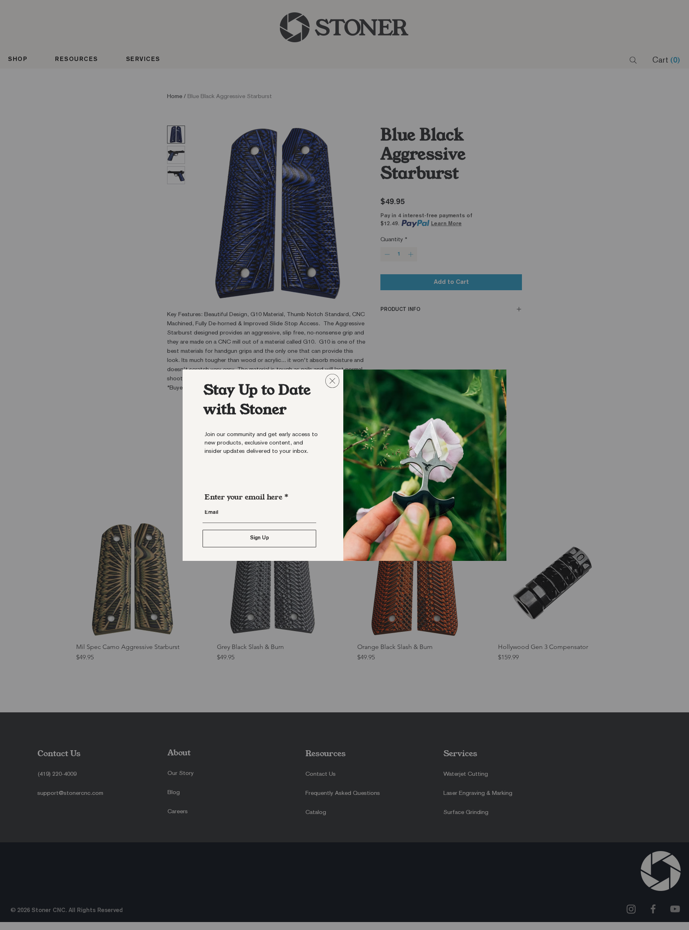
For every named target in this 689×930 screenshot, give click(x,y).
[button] (332, 381)
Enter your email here (243, 497)
